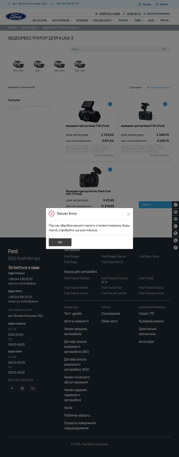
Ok (60, 242)
